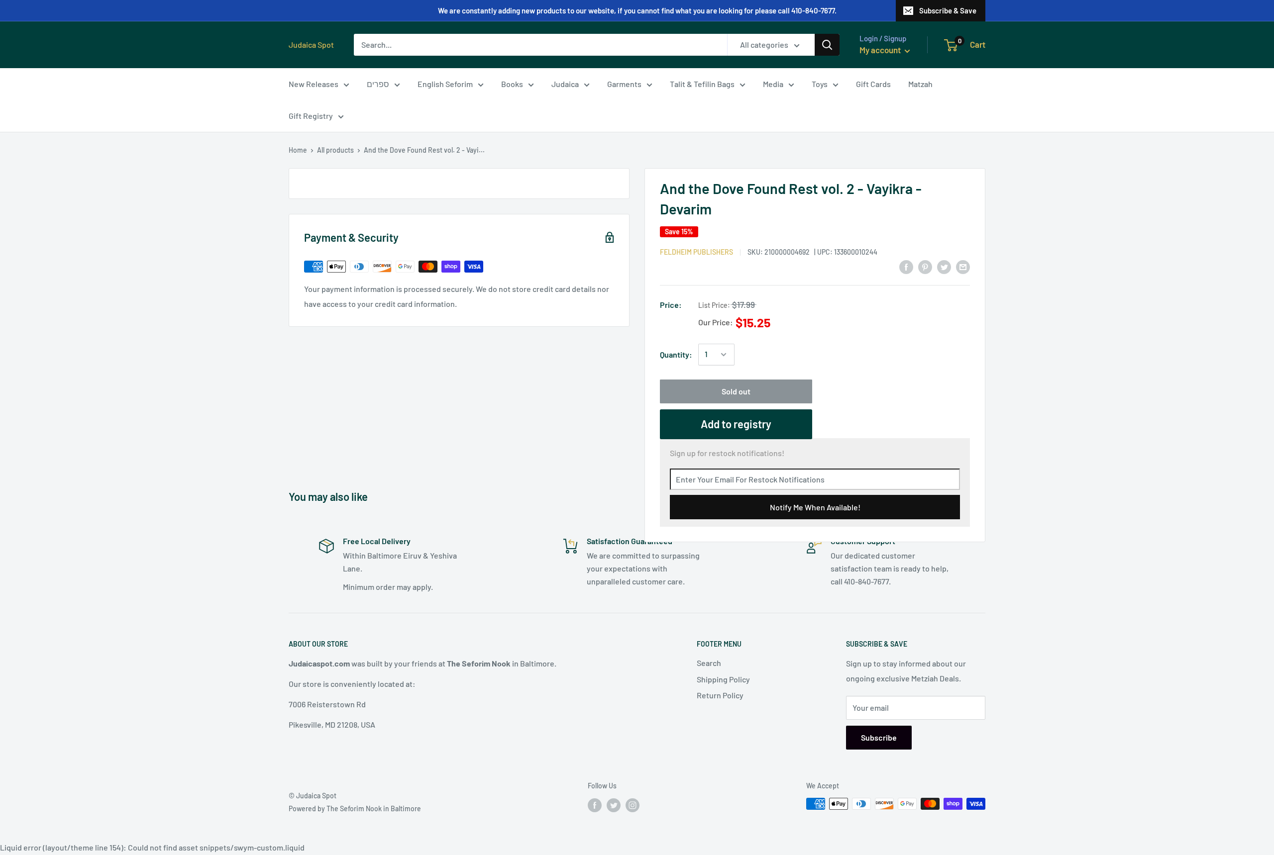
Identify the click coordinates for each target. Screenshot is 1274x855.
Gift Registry (311, 115)
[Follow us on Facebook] (595, 805)
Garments (624, 84)
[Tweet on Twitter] (944, 266)
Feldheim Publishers (696, 252)
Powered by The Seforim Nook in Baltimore (355, 808)
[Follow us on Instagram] (632, 805)
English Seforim (445, 84)
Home (298, 150)
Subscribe (879, 737)
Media (773, 84)
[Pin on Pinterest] (925, 266)
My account (880, 50)
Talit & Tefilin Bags (702, 84)
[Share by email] (963, 266)
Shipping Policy (723, 679)
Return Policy (720, 695)
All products (335, 150)
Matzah (920, 84)
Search (709, 662)
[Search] (827, 45)
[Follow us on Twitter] (614, 805)
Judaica (565, 84)
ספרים (378, 84)
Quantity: (676, 354)
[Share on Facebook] (906, 266)
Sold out (736, 391)
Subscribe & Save (947, 10)
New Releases (313, 84)
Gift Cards (873, 84)
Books (512, 84)
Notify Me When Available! (815, 507)
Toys (820, 84)
